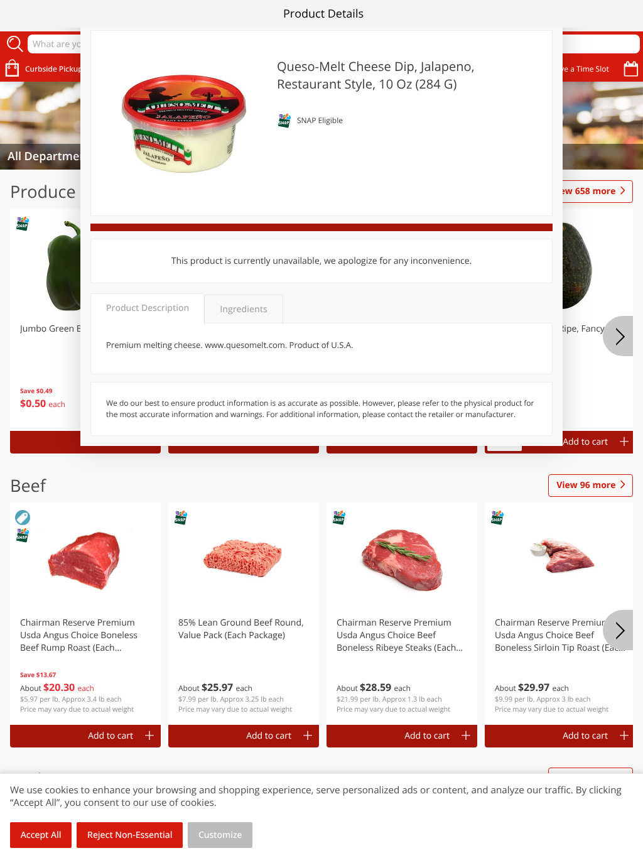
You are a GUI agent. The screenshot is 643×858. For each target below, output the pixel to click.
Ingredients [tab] (243, 309)
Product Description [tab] (147, 308)
